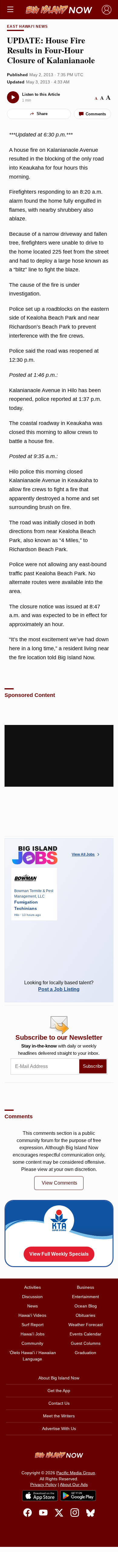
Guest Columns (85, 1343)
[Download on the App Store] (40, 1495)
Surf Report (32, 1324)
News (32, 1306)
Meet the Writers (59, 1415)
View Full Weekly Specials (59, 1254)
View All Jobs (83, 854)
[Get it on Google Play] (78, 1495)
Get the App (59, 1390)
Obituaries (85, 1315)
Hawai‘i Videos (32, 1315)
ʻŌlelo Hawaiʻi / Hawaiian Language (32, 1355)
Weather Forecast (85, 1324)
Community (32, 1343)
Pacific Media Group (75, 1472)
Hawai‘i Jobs (32, 1334)
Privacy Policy (43, 1484)
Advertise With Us (59, 1428)
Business (85, 1287)
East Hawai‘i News (27, 26)
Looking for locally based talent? (58, 986)
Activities (32, 1287)
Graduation (85, 1352)
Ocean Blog (85, 1306)
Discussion (32, 1296)
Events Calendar (85, 1334)
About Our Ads (74, 1484)
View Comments (59, 1182)
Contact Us (59, 1403)
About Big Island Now (58, 1378)
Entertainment (85, 1296)
